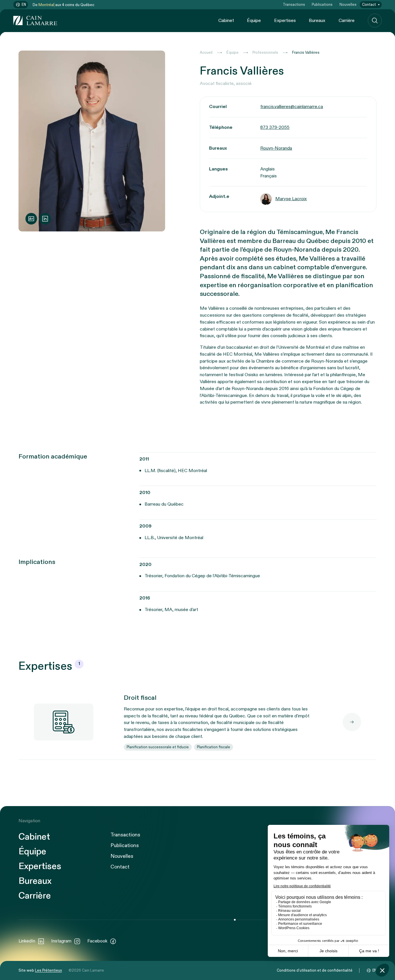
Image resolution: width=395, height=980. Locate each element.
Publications (322, 4)
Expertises (285, 21)
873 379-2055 (274, 128)
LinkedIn (27, 941)
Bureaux (317, 21)
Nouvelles (348, 4)
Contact (369, 4)
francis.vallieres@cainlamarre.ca (291, 107)
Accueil (206, 52)
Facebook (97, 941)
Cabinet (226, 21)
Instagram (61, 941)
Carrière (347, 21)
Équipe (254, 21)
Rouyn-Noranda (276, 148)
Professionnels (265, 52)
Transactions (294, 4)
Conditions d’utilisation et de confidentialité (314, 970)
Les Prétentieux (48, 970)
